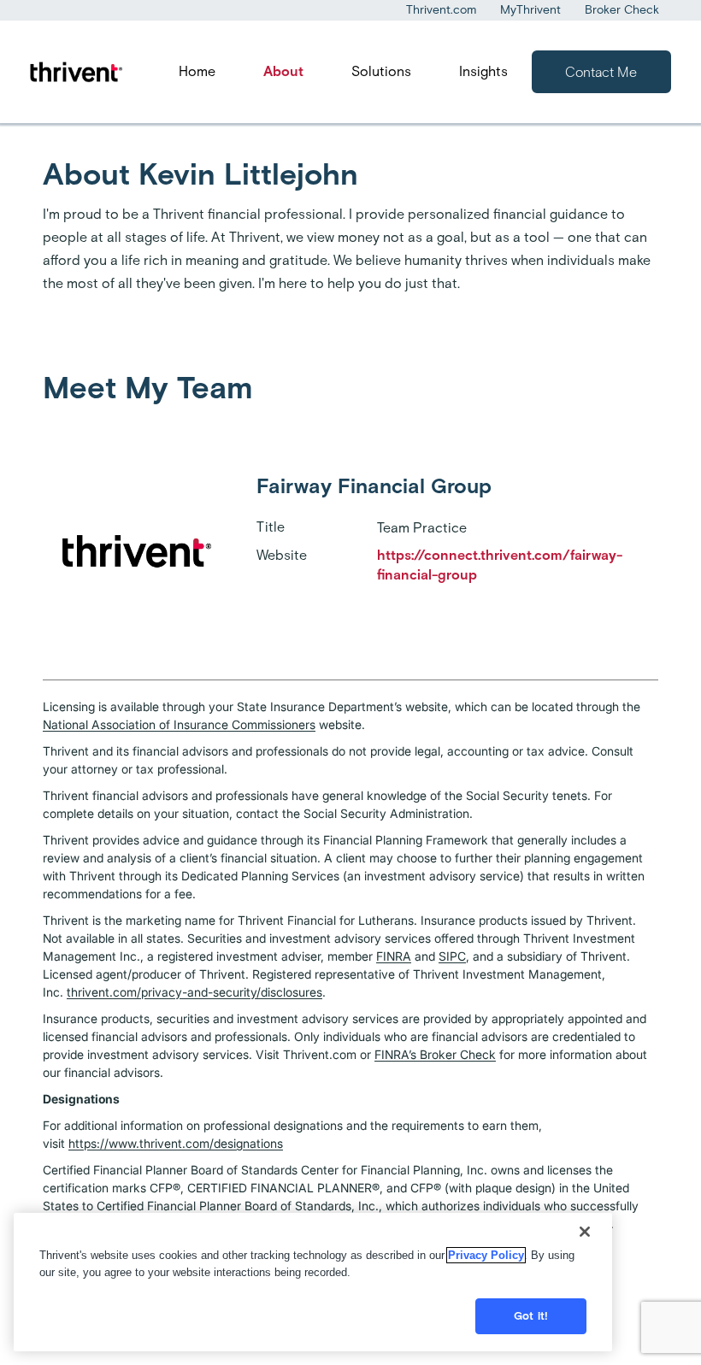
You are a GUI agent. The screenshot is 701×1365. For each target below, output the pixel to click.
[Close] (585, 1231)
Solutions (381, 71)
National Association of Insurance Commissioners (179, 724)
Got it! (531, 1315)
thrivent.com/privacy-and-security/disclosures (194, 992)
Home (197, 71)
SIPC (452, 956)
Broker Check (622, 10)
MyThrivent (530, 10)
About (283, 71)
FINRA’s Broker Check (435, 1054)
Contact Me (601, 72)
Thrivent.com (441, 10)
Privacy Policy (486, 1255)
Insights (483, 71)
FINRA (393, 956)
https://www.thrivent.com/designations (175, 1143)
